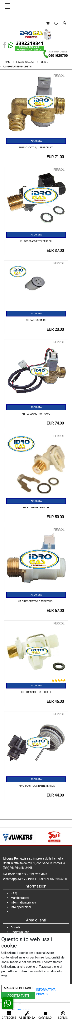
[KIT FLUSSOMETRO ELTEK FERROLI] (36, 559)
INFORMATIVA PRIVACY (45, 992)
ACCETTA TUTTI (18, 995)
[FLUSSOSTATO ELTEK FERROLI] (36, 199)
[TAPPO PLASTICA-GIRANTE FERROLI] (36, 744)
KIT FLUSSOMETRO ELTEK (36, 507)
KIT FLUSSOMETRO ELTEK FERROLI (36, 601)
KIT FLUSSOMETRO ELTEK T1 (36, 692)
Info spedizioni (21, 907)
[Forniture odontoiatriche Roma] (36, 34)
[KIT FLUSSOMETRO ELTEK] (36, 466)
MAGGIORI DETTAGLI (18, 988)
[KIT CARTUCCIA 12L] (36, 286)
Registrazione (20, 932)
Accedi (15, 927)
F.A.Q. (14, 893)
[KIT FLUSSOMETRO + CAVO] (36, 372)
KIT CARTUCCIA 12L (36, 320)
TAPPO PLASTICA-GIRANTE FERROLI (36, 786)
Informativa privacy (23, 902)
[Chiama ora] (55, 54)
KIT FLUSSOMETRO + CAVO (36, 414)
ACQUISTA (36, 141)
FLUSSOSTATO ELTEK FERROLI (36, 241)
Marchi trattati (20, 898)
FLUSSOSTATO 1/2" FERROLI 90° (36, 147)
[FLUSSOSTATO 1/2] (36, 105)
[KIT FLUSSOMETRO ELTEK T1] (36, 652)
